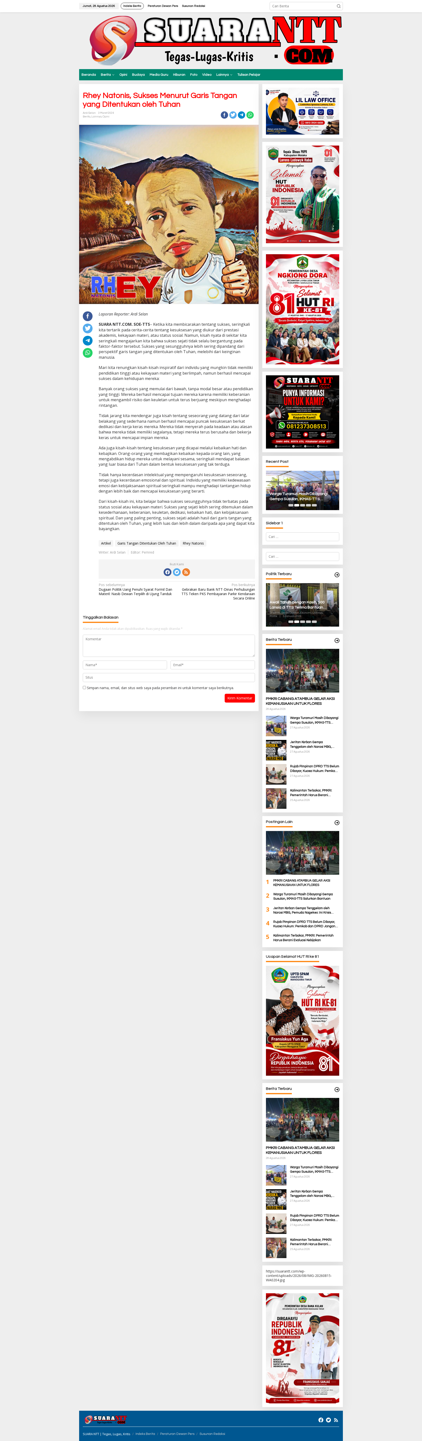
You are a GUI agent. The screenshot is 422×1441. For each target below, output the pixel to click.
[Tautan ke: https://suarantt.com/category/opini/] (337, 823)
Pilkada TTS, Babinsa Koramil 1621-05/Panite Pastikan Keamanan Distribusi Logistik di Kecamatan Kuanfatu (301, 605)
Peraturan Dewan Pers (177, 1434)
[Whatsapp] (250, 115)
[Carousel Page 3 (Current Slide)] (302, 505)
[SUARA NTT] (211, 40)
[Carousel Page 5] (314, 505)
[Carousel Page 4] (308, 505)
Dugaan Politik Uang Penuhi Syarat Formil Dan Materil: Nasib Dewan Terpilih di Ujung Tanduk (135, 589)
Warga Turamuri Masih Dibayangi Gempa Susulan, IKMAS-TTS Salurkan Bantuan (314, 720)
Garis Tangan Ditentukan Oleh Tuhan (146, 543)
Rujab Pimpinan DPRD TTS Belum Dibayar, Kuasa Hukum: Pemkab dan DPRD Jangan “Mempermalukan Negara (314, 769)
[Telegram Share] (241, 115)
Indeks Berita (145, 1434)
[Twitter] (177, 572)
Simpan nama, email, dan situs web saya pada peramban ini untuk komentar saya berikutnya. (160, 687)
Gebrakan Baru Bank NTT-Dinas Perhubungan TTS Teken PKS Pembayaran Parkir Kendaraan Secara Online (218, 591)
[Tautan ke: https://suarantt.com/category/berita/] (337, 575)
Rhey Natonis (193, 543)
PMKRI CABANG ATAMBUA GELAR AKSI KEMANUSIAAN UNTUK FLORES (300, 701)
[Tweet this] (233, 115)
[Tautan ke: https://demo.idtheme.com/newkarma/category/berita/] (337, 1090)
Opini (106, 116)
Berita (86, 116)
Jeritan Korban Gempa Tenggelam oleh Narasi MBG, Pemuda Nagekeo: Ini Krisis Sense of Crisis (302, 497)
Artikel (106, 543)
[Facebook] (167, 572)
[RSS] (186, 572)
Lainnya (96, 116)
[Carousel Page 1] (290, 505)
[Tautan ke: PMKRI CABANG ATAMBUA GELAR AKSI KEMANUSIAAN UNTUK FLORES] (302, 670)
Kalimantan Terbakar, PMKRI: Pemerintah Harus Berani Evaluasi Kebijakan (311, 793)
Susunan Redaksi (212, 1434)
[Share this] (224, 115)
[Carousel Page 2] (296, 505)
